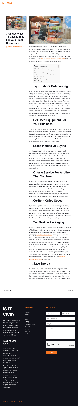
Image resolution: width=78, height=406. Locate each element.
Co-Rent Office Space (41, 77)
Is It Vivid (7, 3)
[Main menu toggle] (74, 3)
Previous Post (7, 290)
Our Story (28, 334)
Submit (51, 353)
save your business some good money (52, 59)
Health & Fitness (30, 324)
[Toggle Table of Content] (56, 66)
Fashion (27, 317)
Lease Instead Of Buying (41, 73)
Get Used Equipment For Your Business (45, 71)
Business (9, 47)
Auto (26, 319)
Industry (27, 331)
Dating (27, 322)
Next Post (72, 290)
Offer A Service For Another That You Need (46, 75)
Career (27, 329)
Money (15, 47)
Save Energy (38, 81)
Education (28, 326)
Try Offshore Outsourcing (42, 69)
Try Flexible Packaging (41, 79)
